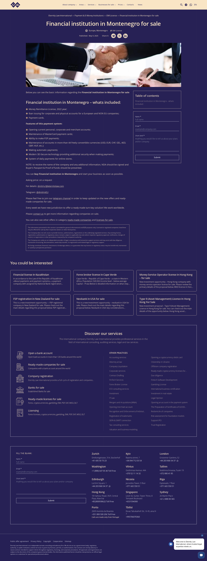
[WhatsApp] (195, 541)
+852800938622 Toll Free (103, 501)
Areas (81, 5)
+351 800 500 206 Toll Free (103, 514)
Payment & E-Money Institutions (89, 15)
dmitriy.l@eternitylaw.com (51, 186)
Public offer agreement (19, 541)
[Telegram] (184, 541)
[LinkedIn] (190, 541)
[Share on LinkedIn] (125, 36)
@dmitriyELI (42, 192)
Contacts (130, 5)
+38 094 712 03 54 (134, 460)
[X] (179, 541)
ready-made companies (79, 219)
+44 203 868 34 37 (168, 460)
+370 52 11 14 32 (133, 473)
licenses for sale (104, 219)
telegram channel (62, 198)
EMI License (111, 15)
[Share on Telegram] (113, 36)
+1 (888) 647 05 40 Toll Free (104, 471)
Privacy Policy (36, 541)
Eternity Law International (60, 15)
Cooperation (58, 541)
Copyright (47, 541)
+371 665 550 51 (133, 486)
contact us (38, 213)
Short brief (140, 136)
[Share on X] (119, 36)
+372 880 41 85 (166, 473)
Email (138, 126)
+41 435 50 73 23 (99, 460)
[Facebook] (174, 541)
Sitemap (68, 541)
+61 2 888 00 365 (167, 499)
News (140, 5)
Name (138, 117)
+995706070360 (133, 517)
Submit (157, 157)
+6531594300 (132, 501)
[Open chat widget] (201, 555)
